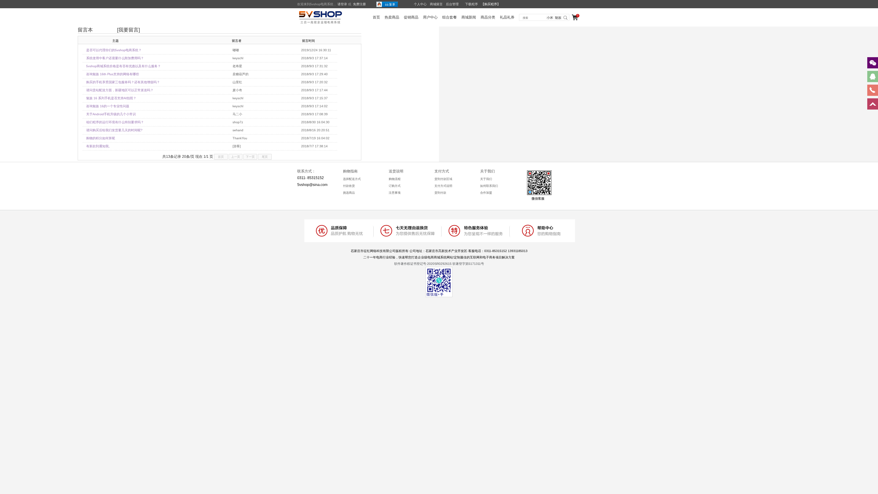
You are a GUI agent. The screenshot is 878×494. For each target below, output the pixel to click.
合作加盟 (486, 192)
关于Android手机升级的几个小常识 (111, 114)
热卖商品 (392, 17)
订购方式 (395, 186)
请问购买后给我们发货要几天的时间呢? (114, 130)
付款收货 (349, 186)
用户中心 (430, 17)
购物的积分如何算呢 (100, 138)
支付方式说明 (443, 186)
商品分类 (488, 17)
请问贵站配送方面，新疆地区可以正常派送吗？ (119, 90)
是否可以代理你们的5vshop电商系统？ (114, 50)
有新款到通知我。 (99, 146)
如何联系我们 (489, 186)
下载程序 (471, 4)
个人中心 (420, 4)
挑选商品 (349, 192)
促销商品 (411, 17)
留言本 (85, 30)
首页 (376, 17)
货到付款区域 (443, 179)
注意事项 (395, 192)
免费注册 (359, 4)
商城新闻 (468, 17)
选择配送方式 (352, 179)
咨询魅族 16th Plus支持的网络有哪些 (112, 74)
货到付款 (440, 192)
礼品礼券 (507, 17)
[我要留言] (128, 30)
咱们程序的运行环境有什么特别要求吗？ (115, 122)
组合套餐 (449, 17)
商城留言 (436, 4)
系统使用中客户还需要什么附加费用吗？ (115, 58)
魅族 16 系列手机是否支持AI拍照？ (111, 98)
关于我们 (486, 179)
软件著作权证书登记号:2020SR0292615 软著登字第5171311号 (439, 264)
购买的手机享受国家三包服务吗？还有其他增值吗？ (123, 82)
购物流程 (395, 179)
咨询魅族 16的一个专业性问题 (107, 106)
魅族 (558, 17)
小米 (550, 17)
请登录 (342, 4)
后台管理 (452, 4)
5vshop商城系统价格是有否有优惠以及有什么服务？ (123, 66)
